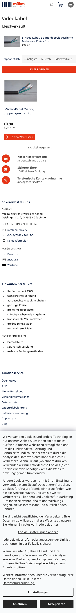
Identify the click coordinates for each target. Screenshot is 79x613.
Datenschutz (9, 402)
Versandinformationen (16, 396)
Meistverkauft (63, 59)
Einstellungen (38, 592)
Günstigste (30, 59)
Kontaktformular (17, 240)
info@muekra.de (17, 230)
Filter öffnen (39, 69)
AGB (4, 386)
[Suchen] (51, 4)
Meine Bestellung (13, 391)
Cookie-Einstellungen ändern (38, 532)
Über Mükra (9, 380)
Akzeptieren (56, 604)
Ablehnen (20, 604)
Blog (4, 423)
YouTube (12, 265)
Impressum (9, 418)
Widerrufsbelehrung (14, 407)
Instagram (13, 259)
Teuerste (46, 59)
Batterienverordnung (15, 413)
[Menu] (70, 4)
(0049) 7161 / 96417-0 (20, 235)
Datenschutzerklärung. (19, 583)
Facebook (13, 254)
